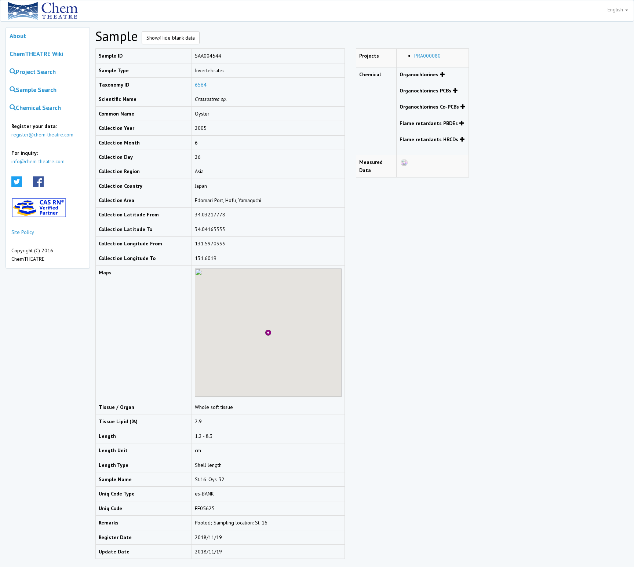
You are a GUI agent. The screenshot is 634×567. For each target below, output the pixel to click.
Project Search (36, 72)
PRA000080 (427, 55)
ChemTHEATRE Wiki (36, 54)
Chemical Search (38, 108)
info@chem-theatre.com (38, 161)
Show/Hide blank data (170, 37)
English (616, 9)
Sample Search (36, 90)
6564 (201, 84)
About (18, 36)
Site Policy (22, 232)
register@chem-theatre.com (42, 134)
